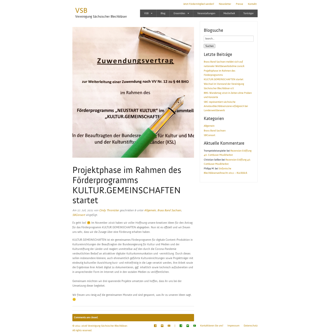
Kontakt (252, 4)
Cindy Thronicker (109, 210)
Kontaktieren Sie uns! (211, 325)
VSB (81, 10)
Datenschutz (251, 325)
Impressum (233, 325)
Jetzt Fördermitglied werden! (198, 4)
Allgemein (150, 210)
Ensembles (179, 13)
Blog (163, 13)
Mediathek (229, 13)
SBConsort (78, 215)
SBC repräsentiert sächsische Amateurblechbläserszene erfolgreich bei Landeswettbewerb (226, 106)
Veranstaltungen (206, 13)
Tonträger (248, 13)
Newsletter (225, 4)
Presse (239, 4)
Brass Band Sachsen (169, 210)
